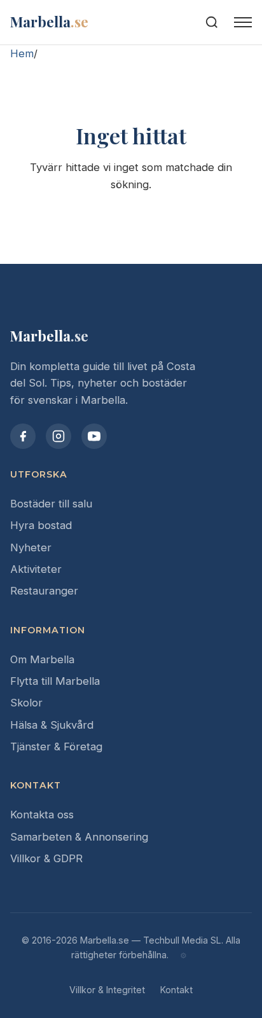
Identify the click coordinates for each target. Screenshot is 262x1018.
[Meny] (243, 22)
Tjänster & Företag (56, 746)
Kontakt (176, 989)
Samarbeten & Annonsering (79, 836)
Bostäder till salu (51, 503)
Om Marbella (42, 659)
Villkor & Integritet (107, 989)
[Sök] (212, 22)
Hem (22, 53)
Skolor (26, 702)
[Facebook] (23, 436)
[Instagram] (58, 436)
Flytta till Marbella (55, 681)
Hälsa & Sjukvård (51, 725)
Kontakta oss (42, 814)
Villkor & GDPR (46, 858)
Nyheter (31, 547)
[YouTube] (94, 436)
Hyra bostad (41, 525)
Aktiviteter (36, 569)
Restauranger (44, 590)
